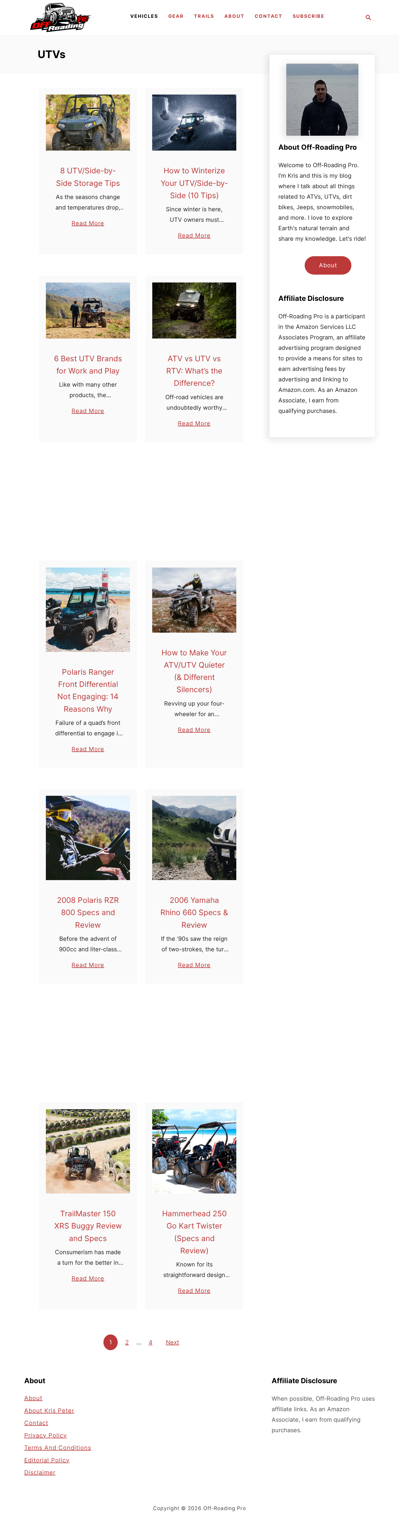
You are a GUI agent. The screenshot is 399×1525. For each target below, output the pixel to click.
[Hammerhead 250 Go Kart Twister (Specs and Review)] (194, 1151)
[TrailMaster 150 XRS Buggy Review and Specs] (88, 1151)
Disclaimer (39, 1472)
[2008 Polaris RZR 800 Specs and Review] (88, 838)
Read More (88, 223)
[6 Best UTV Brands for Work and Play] (88, 310)
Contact (36, 1422)
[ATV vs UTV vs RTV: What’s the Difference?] (194, 310)
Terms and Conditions (57, 1447)
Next (172, 1342)
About (328, 265)
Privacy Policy (45, 1435)
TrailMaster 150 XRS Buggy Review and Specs (88, 1226)
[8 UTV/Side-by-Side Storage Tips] (88, 123)
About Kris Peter (49, 1410)
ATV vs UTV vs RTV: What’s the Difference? (194, 371)
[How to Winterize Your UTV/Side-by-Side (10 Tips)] (194, 123)
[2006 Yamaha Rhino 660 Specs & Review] (194, 838)
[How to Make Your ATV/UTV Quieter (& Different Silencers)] (194, 600)
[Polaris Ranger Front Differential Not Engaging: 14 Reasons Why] (88, 610)
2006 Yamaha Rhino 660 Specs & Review (194, 912)
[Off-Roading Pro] (60, 17)
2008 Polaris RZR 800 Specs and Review (88, 912)
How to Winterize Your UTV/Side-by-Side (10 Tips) (194, 183)
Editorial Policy (47, 1460)
